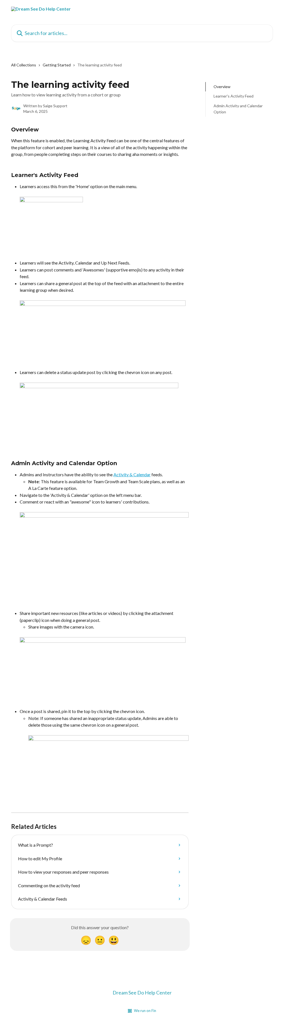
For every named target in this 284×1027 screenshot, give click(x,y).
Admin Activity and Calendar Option (238, 108)
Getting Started (57, 65)
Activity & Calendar (132, 474)
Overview (222, 86)
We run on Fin (145, 1010)
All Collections (23, 65)
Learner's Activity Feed (233, 96)
